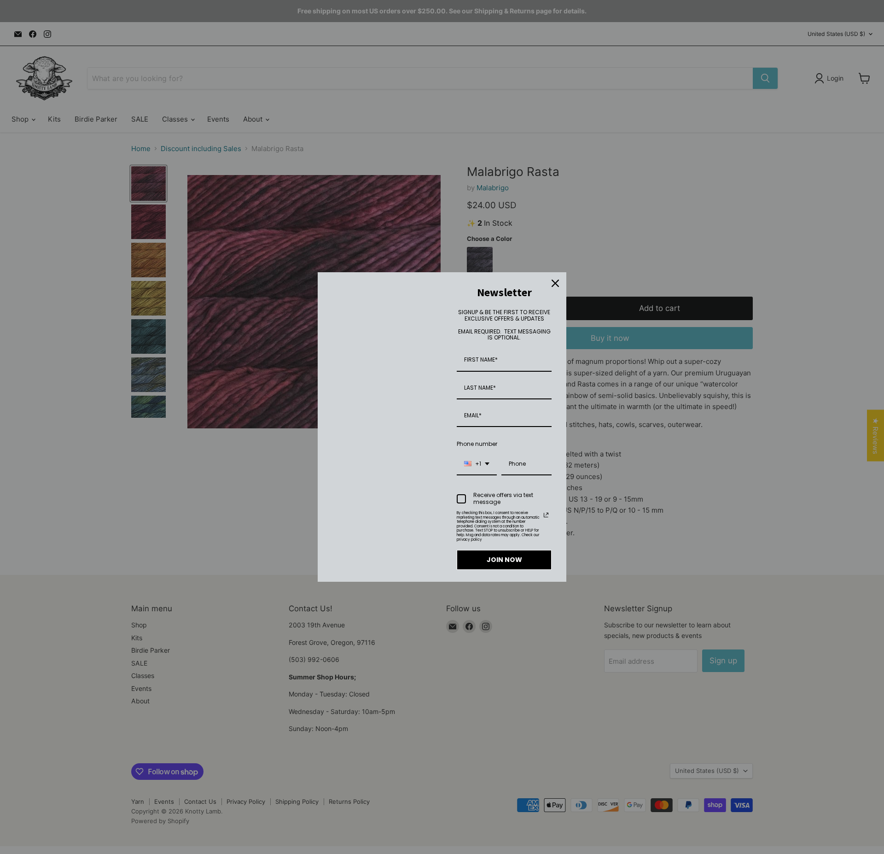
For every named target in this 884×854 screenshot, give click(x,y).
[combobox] (477, 464)
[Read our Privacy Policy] (546, 515)
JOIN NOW (504, 559)
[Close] (555, 283)
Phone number (477, 444)
